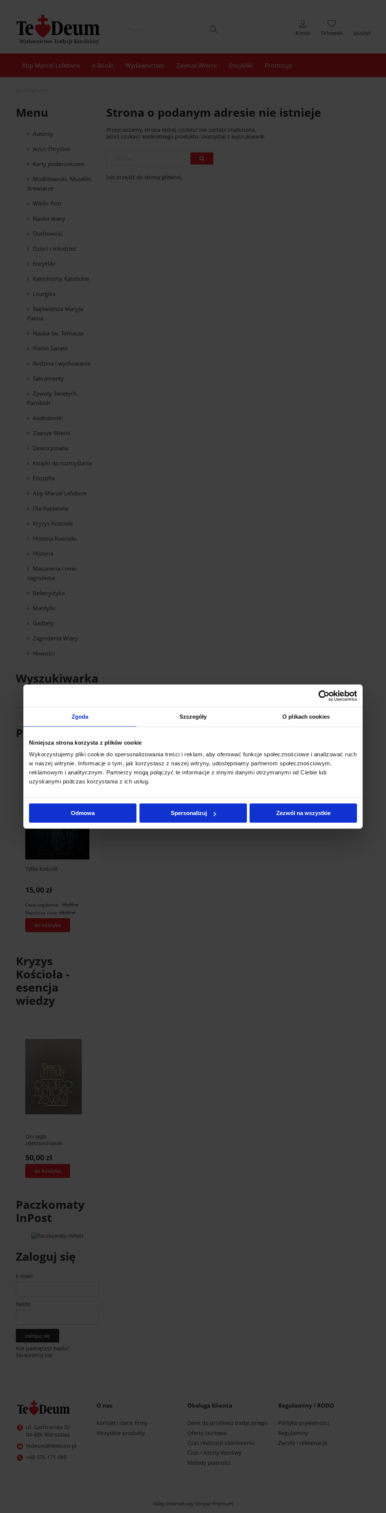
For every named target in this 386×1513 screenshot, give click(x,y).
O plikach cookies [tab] (306, 716)
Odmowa (83, 813)
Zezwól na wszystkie (303, 813)
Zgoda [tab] (80, 716)
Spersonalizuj (189, 813)
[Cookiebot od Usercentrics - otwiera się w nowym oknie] (324, 695)
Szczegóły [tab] (193, 716)
